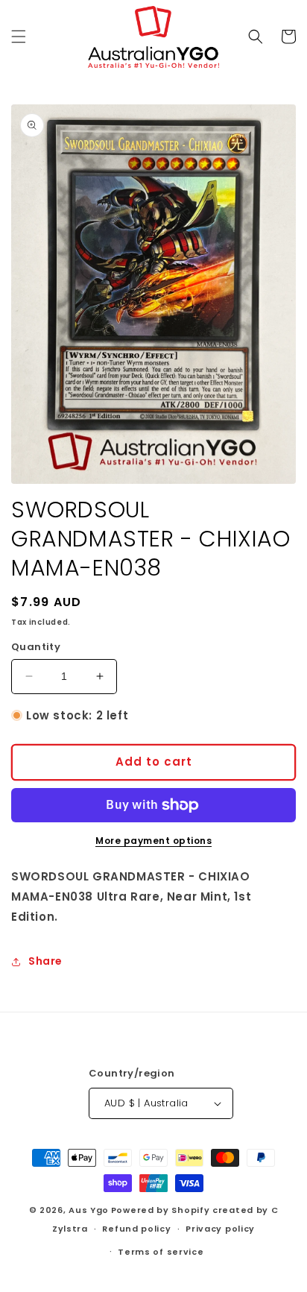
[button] (18, 36)
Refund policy (136, 1229)
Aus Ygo (89, 1210)
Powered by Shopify (160, 1210)
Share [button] (45, 961)
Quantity (35, 647)
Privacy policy (220, 1229)
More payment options (153, 840)
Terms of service (160, 1252)
